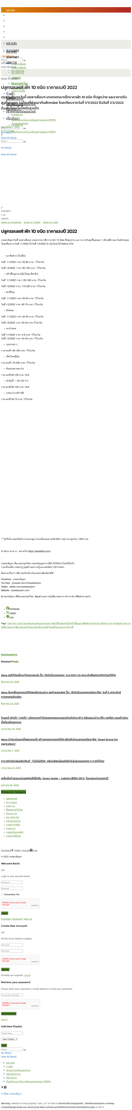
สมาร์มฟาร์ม (12, 817)
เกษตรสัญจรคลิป (14, 832)
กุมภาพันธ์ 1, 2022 (10, 127)
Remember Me (11, 894)
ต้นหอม (32, 623)
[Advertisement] (31, 633)
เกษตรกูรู (10, 828)
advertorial (11, 798)
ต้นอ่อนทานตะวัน (45, 623)
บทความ (11, 62)
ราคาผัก (112, 623)
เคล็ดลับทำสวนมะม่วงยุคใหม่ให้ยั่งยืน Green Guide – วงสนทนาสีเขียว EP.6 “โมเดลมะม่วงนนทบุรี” (55, 778)
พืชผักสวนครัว (91, 623)
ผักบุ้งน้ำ (66, 623)
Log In (27, 975)
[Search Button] (24, 141)
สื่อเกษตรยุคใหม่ (23, 627)
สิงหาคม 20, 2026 (10, 681)
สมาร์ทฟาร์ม (17, 72)
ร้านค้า (9, 15)
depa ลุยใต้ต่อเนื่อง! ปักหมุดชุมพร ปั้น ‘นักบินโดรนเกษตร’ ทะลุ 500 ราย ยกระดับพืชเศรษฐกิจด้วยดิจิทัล (58, 675)
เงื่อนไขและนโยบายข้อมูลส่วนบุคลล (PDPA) (28, 37)
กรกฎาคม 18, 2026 (11, 729)
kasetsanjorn (21, 123)
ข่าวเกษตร (13, 78)
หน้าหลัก (10, 10)
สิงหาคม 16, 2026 (10, 703)
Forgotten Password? (12, 919)
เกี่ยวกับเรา (11, 31)
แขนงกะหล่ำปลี (65, 627)
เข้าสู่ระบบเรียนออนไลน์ (18, 20)
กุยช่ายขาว (12, 623)
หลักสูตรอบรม (13, 26)
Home (4, 78)
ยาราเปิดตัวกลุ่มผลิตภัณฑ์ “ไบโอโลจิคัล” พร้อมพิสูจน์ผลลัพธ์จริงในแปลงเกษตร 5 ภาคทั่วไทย (52, 761)
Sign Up (28, 919)
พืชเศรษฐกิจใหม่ (19, 83)
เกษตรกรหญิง (13, 824)
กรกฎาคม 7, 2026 (10, 750)
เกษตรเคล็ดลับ (18, 63)
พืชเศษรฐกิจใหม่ (14, 810)
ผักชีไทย (58, 623)
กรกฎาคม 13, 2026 (11, 768)
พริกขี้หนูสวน (77, 623)
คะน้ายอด (23, 623)
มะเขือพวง (103, 623)
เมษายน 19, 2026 (10, 785)
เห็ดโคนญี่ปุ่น (51, 627)
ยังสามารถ (11, 813)
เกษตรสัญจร (7, 56)
